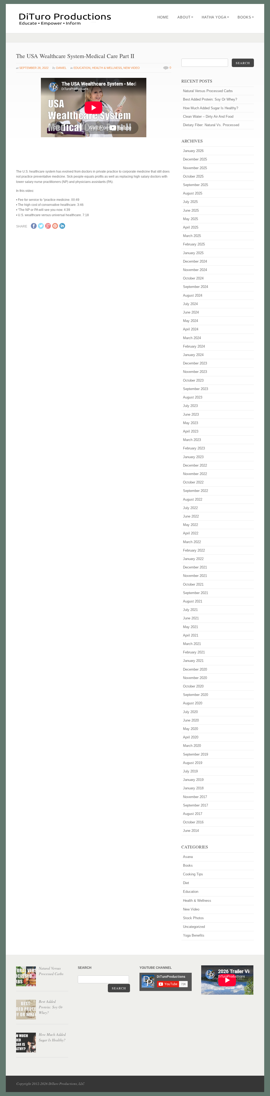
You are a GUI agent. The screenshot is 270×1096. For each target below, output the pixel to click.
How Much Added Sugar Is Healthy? (210, 108)
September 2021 (195, 593)
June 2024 (191, 312)
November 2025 (195, 168)
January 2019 (193, 780)
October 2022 (193, 482)
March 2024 (192, 338)
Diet (186, 883)
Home (163, 17)
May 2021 (190, 627)
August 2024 (192, 295)
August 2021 (192, 601)
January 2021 (193, 661)
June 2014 (191, 831)
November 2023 (195, 372)
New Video (131, 67)
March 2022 (192, 542)
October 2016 (193, 822)
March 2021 (192, 644)
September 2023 (195, 389)
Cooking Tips (193, 874)
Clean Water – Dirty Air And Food (208, 116)
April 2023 (190, 431)
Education (82, 67)
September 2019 (195, 754)
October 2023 (193, 380)
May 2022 (190, 525)
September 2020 (195, 695)
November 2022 (195, 474)
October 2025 (193, 176)
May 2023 (190, 423)
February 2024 (194, 346)
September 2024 (195, 287)
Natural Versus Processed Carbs (208, 91)
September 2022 (195, 491)
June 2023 (191, 414)
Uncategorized (194, 927)
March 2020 (192, 746)
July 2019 (190, 771)
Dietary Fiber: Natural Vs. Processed (211, 125)
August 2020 (192, 703)
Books (246, 17)
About (185, 17)
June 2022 (191, 516)
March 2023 (192, 440)
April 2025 (190, 227)
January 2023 (193, 457)
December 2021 (195, 567)
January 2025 (193, 253)
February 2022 (194, 550)
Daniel (61, 67)
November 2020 (195, 678)
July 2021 (190, 610)
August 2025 (192, 193)
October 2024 (193, 278)
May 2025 (190, 219)
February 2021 (194, 652)
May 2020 (190, 729)
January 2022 (193, 559)
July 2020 (190, 712)
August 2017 (192, 814)
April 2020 (190, 737)
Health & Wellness (107, 67)
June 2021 (191, 618)
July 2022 (190, 508)
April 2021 (190, 635)
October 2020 (193, 686)
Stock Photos (193, 918)
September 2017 (195, 805)
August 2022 (192, 499)
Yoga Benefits (193, 935)
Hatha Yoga (215, 17)
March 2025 (192, 236)
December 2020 (195, 669)
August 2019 (192, 763)
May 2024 (190, 321)
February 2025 (194, 244)
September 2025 (195, 185)
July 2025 (190, 202)
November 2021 (195, 576)
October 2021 (193, 584)
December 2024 (195, 261)
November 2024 (195, 270)
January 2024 (193, 355)
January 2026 (193, 151)
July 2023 (190, 406)
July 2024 (190, 304)
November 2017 (195, 797)
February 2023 (194, 448)
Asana (188, 857)
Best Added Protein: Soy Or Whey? (210, 99)
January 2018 (193, 788)
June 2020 (191, 720)
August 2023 (192, 397)
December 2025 (195, 159)
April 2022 (190, 533)
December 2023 (195, 363)
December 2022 (195, 465)
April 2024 (190, 329)
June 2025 (191, 210)
